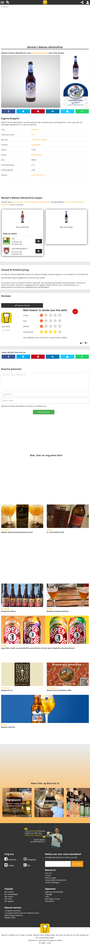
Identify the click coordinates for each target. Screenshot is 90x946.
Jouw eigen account (52, 899)
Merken (5, 7)
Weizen (45, 53)
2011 (33, 134)
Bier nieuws (8, 896)
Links (47, 896)
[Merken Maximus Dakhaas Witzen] (68, 595)
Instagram (31, 859)
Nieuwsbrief (49, 901)
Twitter (11, 865)
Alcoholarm (36, 53)
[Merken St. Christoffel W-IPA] (68, 516)
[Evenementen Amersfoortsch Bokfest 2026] (68, 674)
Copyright (48, 894)
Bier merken (9, 892)
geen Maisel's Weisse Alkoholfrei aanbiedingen (31, 202)
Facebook (12, 859)
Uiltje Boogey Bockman (13, 915)
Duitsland (35, 129)
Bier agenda (9, 901)
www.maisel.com (38, 175)
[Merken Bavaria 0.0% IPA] (45, 709)
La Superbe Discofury (12, 911)
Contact (48, 875)
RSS (28, 865)
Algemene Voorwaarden (54, 892)
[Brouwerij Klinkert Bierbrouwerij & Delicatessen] (22, 516)
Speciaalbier (36, 144)
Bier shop (8, 899)
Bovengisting (36, 155)
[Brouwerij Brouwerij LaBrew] (22, 595)
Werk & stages (50, 878)
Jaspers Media (56, 940)
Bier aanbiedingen (11, 894)
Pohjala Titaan (9, 917)
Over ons (48, 873)
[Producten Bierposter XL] (22, 674)
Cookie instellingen (52, 882)
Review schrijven (23, 305)
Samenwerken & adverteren (55, 880)
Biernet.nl (32, 940)
